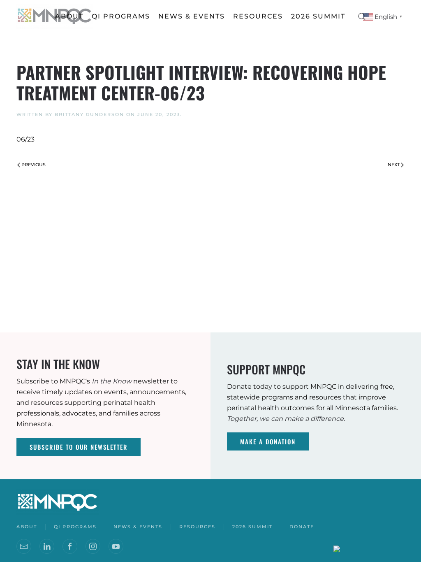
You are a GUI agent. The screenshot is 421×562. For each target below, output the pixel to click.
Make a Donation (268, 441)
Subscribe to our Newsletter (78, 446)
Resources (197, 526)
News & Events (137, 526)
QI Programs (121, 16)
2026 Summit (318, 16)
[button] (362, 16)
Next (394, 164)
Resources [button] (258, 16)
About (69, 16)
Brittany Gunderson (89, 114)
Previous (33, 164)
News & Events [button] (191, 16)
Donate (301, 526)
